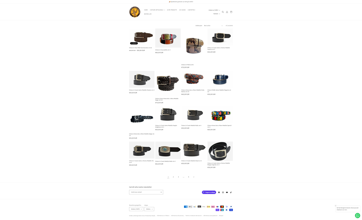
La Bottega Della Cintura (139, 215)
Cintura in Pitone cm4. (187, 64)
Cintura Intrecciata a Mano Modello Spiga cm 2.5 (141, 134)
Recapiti (221, 215)
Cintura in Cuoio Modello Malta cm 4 (165, 161)
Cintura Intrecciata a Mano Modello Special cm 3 (219, 126)
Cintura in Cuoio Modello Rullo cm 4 (191, 125)
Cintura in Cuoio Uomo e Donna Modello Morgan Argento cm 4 (218, 164)
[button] (157, 10)
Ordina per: (199, 25)
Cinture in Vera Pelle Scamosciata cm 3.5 (140, 48)
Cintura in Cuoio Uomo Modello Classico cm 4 (141, 90)
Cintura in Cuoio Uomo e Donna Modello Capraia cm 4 (218, 48)
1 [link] (168, 177)
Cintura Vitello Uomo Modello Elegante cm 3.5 (219, 90)
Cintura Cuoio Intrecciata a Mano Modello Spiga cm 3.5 (166, 99)
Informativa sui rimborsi (163, 215)
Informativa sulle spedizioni (210, 215)
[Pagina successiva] (194, 177)
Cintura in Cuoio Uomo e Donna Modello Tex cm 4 (141, 161)
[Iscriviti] (161, 192)
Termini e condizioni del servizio (194, 215)
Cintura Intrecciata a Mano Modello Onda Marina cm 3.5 (192, 90)
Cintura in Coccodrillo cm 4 (162, 50)
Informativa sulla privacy (177, 215)
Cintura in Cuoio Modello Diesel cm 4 (191, 161)
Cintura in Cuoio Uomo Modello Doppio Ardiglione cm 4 (166, 126)
